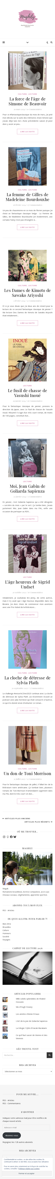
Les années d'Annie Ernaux (27, 1014)
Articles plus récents (38, 822)
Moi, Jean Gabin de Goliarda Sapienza (27, 488)
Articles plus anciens (17, 818)
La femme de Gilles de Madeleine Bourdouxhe (28, 197)
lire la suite (27, 131)
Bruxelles (7, 927)
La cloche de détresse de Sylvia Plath (27, 680)
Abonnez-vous (11, 1135)
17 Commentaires (34, 205)
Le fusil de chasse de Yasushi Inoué (27, 393)
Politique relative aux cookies (29, 1169)
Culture (22, 94)
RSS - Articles (8, 910)
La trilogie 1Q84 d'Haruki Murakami (31, 1028)
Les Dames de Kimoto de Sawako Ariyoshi (27, 292)
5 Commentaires (36, 688)
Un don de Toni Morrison (27, 773)
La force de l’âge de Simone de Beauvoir (27, 101)
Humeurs (7, 933)
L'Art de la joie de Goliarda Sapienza (31, 1021)
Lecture (32, 94)
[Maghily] (27, 19)
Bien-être (7, 924)
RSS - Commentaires (12, 1103)
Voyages (6, 939)
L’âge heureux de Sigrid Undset (27, 584)
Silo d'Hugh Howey (24, 1007)
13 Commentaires (34, 779)
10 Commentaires (34, 109)
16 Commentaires (34, 401)
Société (6, 936)
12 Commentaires (34, 300)
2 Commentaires (35, 496)
